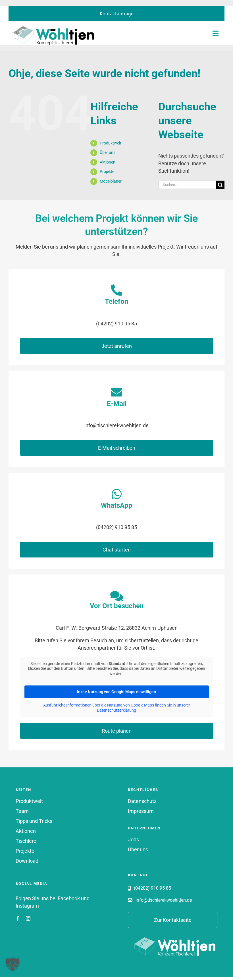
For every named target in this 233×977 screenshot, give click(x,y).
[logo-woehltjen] (51, 23)
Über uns (107, 152)
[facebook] (18, 918)
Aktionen (107, 162)
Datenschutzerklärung (116, 710)
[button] (12, 964)
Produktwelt (110, 143)
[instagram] (28, 918)
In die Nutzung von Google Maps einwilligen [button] (116, 691)
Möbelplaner (111, 181)
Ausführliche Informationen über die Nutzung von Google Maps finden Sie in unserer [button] (116, 705)
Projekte (107, 171)
